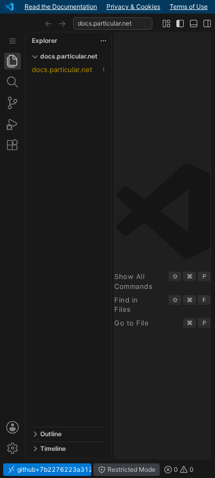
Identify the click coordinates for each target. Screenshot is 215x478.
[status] (107, 469)
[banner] (107, 7)
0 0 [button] (183, 469)
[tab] (12, 61)
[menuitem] (12, 41)
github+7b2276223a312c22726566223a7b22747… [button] (53, 469)
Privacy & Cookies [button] (133, 6)
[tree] (68, 245)
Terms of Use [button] (189, 6)
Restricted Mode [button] (131, 469)
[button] (48, 23)
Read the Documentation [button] (61, 6)
